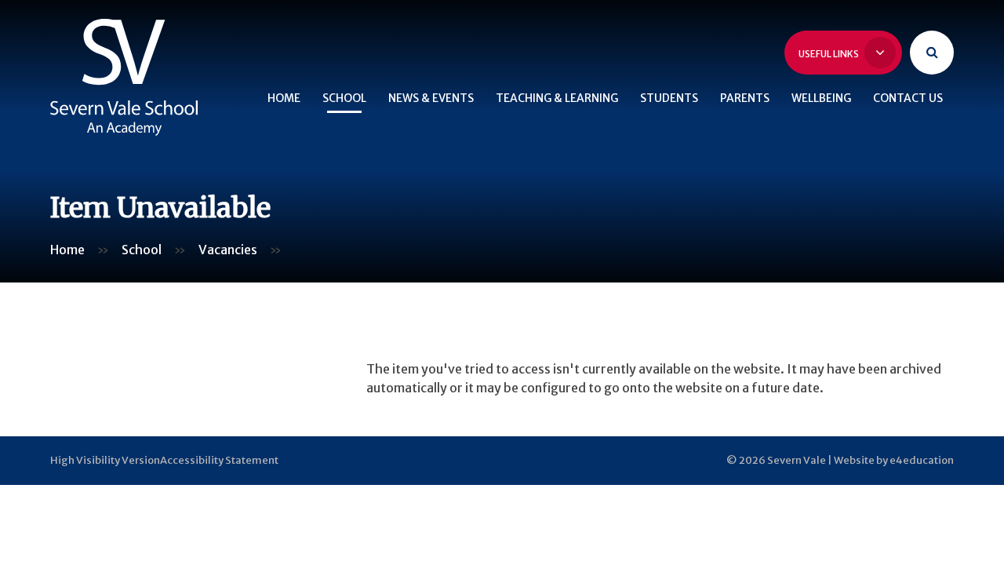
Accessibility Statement (219, 460)
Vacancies (227, 249)
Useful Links (829, 54)
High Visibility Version (105, 460)
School (142, 249)
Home (67, 249)
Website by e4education (894, 460)
